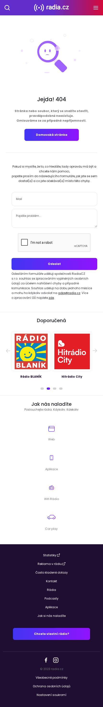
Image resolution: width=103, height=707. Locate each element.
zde (51, 298)
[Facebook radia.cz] (46, 660)
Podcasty (51, 598)
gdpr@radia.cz (69, 293)
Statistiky (49, 555)
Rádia (51, 590)
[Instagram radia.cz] (55, 660)
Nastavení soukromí (51, 695)
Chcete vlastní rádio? (51, 634)
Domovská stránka (51, 135)
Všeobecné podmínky (52, 678)
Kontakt (51, 581)
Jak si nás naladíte (51, 616)
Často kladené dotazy (51, 572)
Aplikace (51, 607)
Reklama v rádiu (50, 564)
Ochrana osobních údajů (51, 686)
